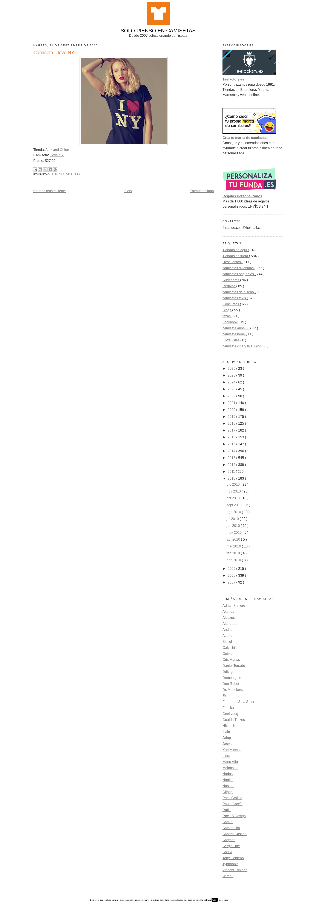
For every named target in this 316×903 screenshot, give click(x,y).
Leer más (223, 899)
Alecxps (228, 617)
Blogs (227, 310)
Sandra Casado (234, 834)
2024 (232, 382)
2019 (232, 416)
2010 (232, 478)
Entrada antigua (202, 191)
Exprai (227, 696)
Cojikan (228, 653)
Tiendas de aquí (235, 250)
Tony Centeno (233, 858)
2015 (232, 444)
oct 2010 (234, 498)
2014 (232, 451)
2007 (232, 582)
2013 (232, 458)
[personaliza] (249, 191)
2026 (232, 368)
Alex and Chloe (57, 150)
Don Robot (230, 684)
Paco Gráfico (232, 798)
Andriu (227, 629)
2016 (232, 437)
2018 (232, 423)
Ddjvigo (228, 671)
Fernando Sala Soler (238, 702)
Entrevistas (231, 340)
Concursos (231, 304)
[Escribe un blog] (40, 169)
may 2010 (234, 532)
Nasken (228, 786)
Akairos (228, 611)
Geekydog (230, 714)
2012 (232, 465)
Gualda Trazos (233, 720)
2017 (232, 430)
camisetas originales (238, 274)
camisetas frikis (234, 298)
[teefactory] (249, 74)
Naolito (227, 780)
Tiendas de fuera (66, 174)
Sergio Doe (231, 846)
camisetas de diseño (238, 292)
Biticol (227, 641)
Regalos (229, 286)
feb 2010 (234, 553)
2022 (232, 396)
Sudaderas (231, 280)
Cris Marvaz (231, 659)
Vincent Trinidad (234, 870)
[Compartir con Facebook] (50, 169)
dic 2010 (234, 484)
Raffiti (226, 810)
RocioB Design (234, 816)
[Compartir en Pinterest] (55, 169)
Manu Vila (230, 762)
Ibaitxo (227, 732)
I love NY (57, 155)
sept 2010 (234, 505)
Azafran (228, 635)
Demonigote (231, 678)
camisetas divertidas (238, 268)
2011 (232, 471)
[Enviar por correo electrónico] (35, 169)
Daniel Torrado (233, 665)
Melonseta (230, 768)
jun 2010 (234, 526)
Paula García (232, 804)
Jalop (226, 738)
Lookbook (230, 322)
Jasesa (227, 744)
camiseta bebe (234, 334)
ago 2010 (234, 512)
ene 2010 (234, 560)
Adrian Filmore (233, 605)
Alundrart (229, 623)
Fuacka (228, 708)
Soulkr (227, 852)
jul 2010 (233, 519)
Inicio (128, 191)
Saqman (228, 840)
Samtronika (231, 828)
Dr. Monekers (232, 690)
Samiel (227, 822)
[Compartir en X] (45, 169)
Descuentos (232, 262)
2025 (232, 375)
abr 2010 (234, 539)
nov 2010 (234, 491)
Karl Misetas (231, 750)
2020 (232, 410)
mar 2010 (234, 546)
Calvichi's (229, 647)
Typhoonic (230, 864)
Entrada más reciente (49, 191)
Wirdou (227, 876)
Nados (227, 774)
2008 (232, 575)
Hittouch (228, 726)
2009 (232, 568)
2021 (232, 403)
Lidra (226, 756)
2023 (232, 389)
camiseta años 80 (236, 328)
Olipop (227, 792)
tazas (227, 316)
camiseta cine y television (242, 346)
